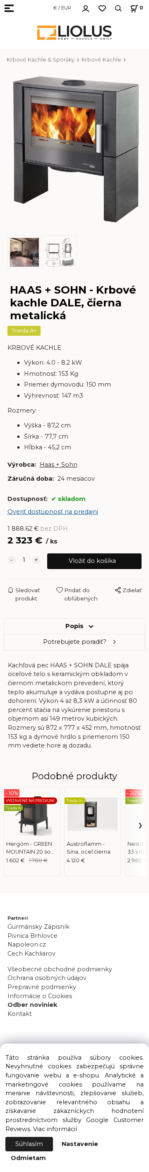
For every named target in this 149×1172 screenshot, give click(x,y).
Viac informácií (55, 1129)
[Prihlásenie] (86, 7)
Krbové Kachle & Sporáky (40, 60)
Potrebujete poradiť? (74, 641)
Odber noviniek (32, 1004)
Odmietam (28, 1158)
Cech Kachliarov (31, 953)
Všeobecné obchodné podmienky (59, 969)
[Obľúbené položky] (102, 8)
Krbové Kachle (101, 60)
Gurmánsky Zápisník (38, 926)
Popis (74, 626)
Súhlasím (29, 1144)
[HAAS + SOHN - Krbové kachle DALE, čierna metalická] (74, 149)
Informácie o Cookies (39, 996)
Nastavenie (80, 1144)
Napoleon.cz (26, 944)
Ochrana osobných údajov (47, 978)
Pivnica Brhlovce (34, 935)
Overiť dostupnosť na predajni (52, 511)
